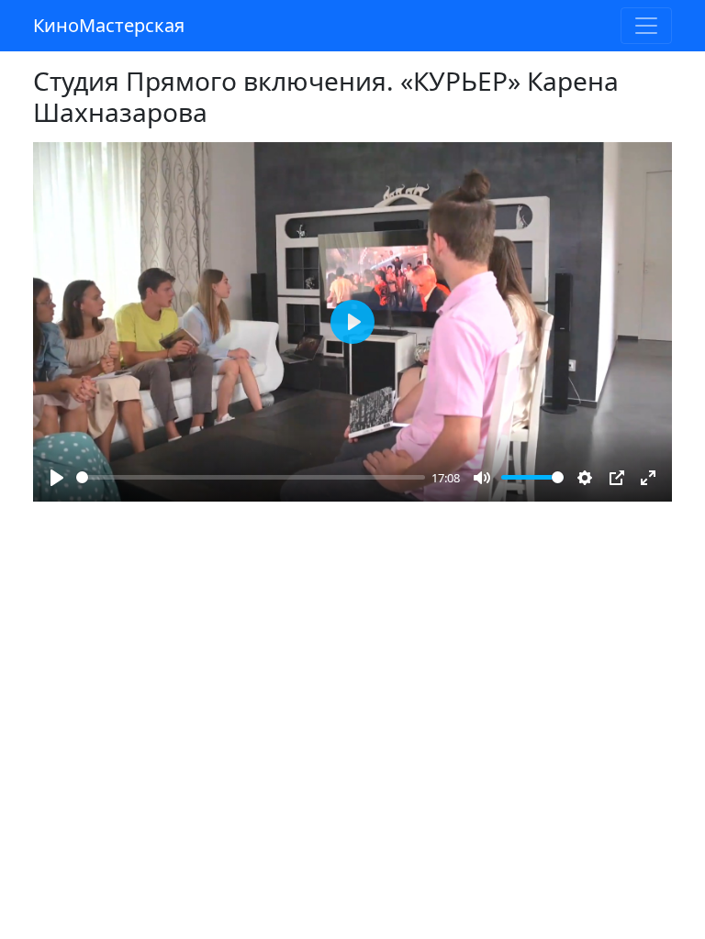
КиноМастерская (109, 25)
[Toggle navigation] (646, 25)
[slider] (250, 477)
